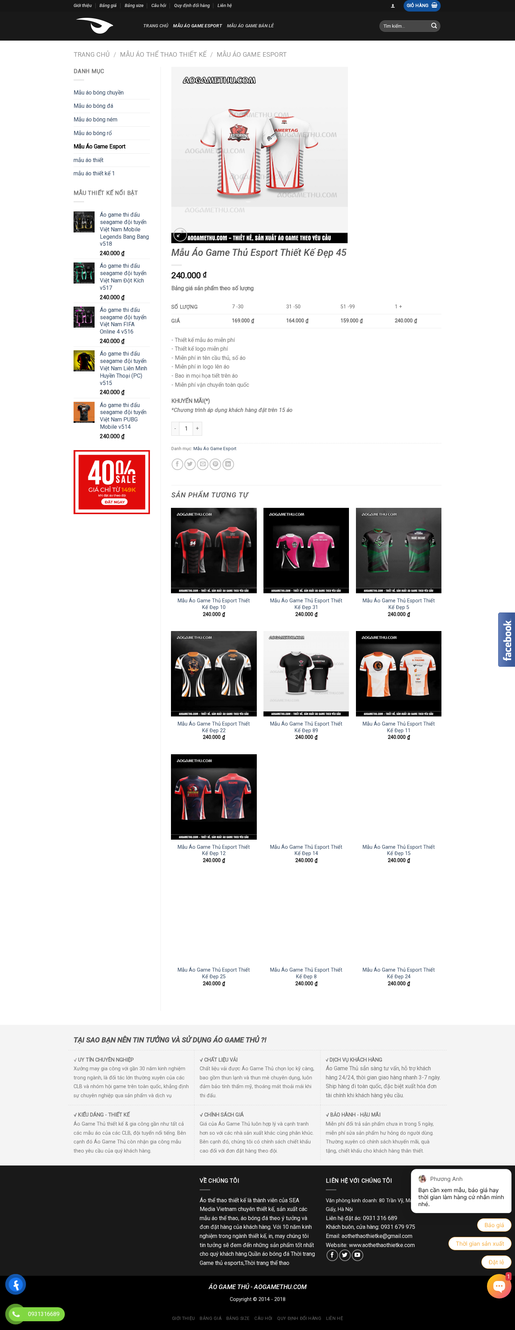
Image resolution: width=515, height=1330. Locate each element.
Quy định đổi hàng (192, 5)
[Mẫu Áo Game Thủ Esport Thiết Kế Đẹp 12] (213, 797)
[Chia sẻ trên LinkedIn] (228, 464)
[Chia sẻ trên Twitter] (190, 464)
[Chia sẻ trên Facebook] (177, 464)
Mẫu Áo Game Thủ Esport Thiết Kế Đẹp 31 (306, 604)
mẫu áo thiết (88, 160)
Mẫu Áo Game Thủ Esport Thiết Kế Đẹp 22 (214, 727)
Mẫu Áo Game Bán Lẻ (250, 25)
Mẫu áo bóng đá (93, 106)
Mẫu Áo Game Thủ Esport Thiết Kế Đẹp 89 (306, 727)
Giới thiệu (83, 5)
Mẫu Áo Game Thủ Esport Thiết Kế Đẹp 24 (399, 973)
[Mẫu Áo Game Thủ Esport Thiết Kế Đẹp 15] (398, 797)
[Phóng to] (180, 234)
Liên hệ (225, 5)
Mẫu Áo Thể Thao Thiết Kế (163, 54)
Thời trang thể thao (267, 1263)
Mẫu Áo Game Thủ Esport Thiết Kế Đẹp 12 (214, 850)
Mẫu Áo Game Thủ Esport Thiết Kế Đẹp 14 (306, 850)
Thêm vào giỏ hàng (242, 428)
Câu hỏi (158, 5)
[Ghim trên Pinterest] (215, 464)
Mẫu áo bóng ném (95, 119)
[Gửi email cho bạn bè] (202, 464)
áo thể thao (225, 1218)
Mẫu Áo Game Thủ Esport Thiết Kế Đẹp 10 (214, 604)
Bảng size (134, 5)
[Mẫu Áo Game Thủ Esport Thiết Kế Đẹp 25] (213, 919)
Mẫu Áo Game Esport (197, 25)
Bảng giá (108, 5)
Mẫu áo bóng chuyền (99, 92)
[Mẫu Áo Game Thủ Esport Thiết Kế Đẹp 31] (306, 550)
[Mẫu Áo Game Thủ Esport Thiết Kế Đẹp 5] (398, 550)
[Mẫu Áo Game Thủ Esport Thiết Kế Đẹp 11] (398, 673)
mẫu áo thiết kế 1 (94, 173)
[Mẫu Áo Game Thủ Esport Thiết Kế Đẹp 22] (213, 673)
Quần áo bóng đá (268, 1254)
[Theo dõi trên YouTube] (357, 1255)
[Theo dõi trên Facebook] (332, 1255)
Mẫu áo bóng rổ (93, 133)
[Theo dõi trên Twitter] (345, 1255)
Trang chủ (155, 25)
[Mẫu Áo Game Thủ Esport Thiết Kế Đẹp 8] (306, 919)
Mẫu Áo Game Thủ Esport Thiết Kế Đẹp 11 (399, 727)
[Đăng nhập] (393, 5)
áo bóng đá (254, 1218)
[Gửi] (434, 26)
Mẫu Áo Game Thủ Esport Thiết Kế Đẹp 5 (399, 604)
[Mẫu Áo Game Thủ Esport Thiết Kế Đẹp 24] (398, 919)
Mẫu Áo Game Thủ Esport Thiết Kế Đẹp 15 (399, 850)
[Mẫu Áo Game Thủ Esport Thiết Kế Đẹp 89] (306, 673)
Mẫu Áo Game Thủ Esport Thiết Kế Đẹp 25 (214, 973)
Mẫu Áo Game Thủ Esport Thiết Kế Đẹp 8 (306, 973)
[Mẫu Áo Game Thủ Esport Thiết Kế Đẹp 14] (306, 797)
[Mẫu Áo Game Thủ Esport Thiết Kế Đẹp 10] (213, 550)
